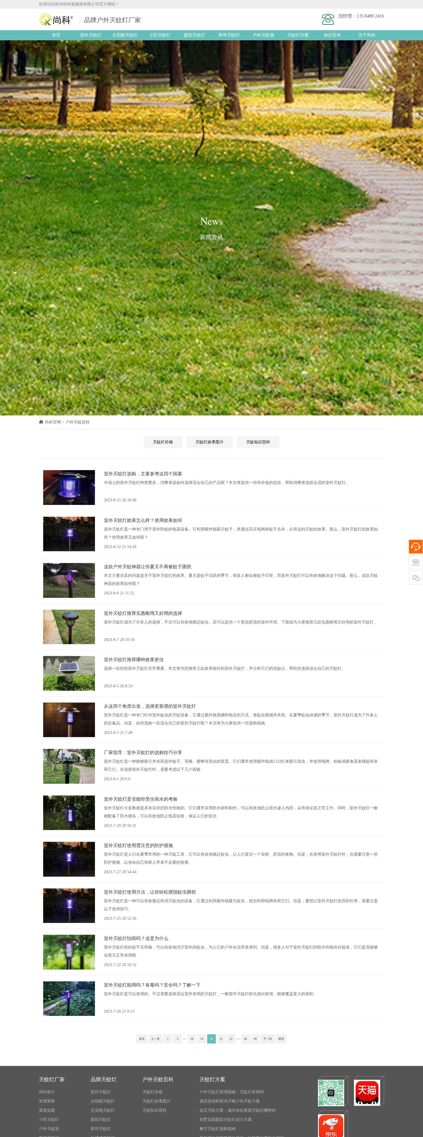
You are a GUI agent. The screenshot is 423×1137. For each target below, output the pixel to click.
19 (201, 1038)
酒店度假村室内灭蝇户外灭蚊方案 (229, 1101)
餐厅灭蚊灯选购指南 (217, 1129)
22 (231, 1038)
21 (221, 1038)
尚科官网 (53, 422)
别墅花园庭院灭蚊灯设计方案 (225, 1119)
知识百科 (332, 35)
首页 (56, 35)
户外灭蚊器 (263, 35)
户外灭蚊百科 (78, 422)
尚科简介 (47, 1092)
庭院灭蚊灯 (194, 35)
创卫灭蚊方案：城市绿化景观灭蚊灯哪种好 (237, 1110)
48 (245, 1038)
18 (191, 1038)
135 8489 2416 (370, 16)
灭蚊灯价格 (163, 442)
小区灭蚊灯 (160, 35)
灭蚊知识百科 (258, 442)
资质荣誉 (47, 1101)
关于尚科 (367, 35)
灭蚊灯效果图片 (209, 442)
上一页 (155, 1038)
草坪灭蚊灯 (229, 35)
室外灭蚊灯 (91, 35)
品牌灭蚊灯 (104, 1079)
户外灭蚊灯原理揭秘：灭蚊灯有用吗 (231, 1092)
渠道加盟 (47, 1110)
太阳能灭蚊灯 (125, 35)
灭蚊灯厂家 (52, 1079)
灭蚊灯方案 (298, 35)
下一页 (267, 1038)
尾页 (281, 1038)
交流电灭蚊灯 (103, 1110)
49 (255, 1038)
